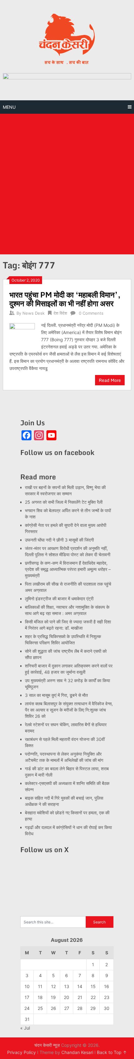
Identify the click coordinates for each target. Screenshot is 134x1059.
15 (93, 986)
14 (79, 986)
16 (106, 986)
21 (80, 997)
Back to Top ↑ (112, 1052)
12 (53, 986)
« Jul (25, 1028)
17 (27, 997)
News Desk (33, 313)
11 (40, 986)
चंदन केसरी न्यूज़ (47, 1045)
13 (66, 986)
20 (66, 997)
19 (53, 997)
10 (27, 986)
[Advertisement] (67, 184)
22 (93, 997)
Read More (110, 380)
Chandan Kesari (77, 1052)
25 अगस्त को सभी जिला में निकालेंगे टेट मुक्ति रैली (64, 502)
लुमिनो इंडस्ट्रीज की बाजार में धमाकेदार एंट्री (59, 598)
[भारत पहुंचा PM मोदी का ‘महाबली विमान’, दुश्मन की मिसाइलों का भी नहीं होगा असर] (22, 335)
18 (40, 997)
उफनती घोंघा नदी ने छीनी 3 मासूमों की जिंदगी (59, 539)
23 (106, 997)
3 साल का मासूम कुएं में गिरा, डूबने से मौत (56, 695)
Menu (9, 107)
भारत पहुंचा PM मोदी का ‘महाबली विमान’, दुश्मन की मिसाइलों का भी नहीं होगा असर (65, 298)
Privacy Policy (21, 1052)
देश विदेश (60, 313)
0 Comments (91, 313)
